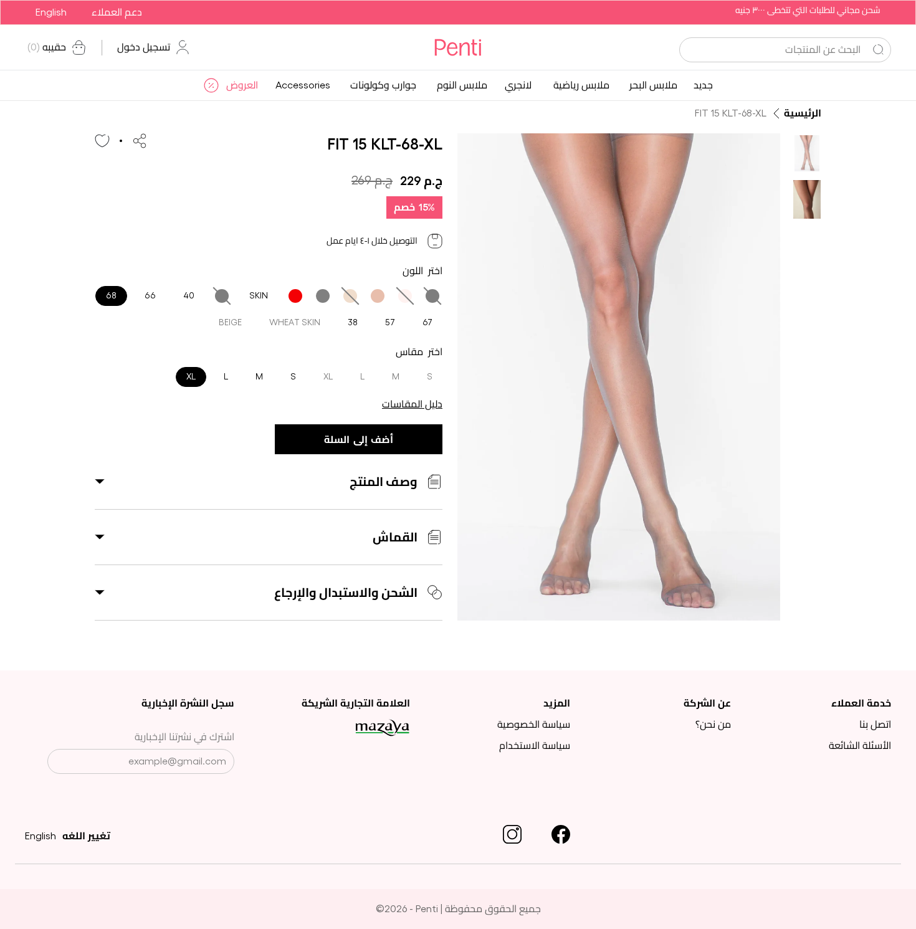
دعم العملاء (117, 12)
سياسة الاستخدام (534, 746)
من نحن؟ (713, 725)
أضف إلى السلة (358, 440)
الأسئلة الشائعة (860, 746)
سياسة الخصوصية (533, 725)
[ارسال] (58, 762)
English (51, 12)
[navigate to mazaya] (347, 727)
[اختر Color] (432, 296)
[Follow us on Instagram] (512, 834)
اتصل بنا (875, 725)
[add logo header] (457, 47)
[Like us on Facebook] (560, 834)
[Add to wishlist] (102, 140)
